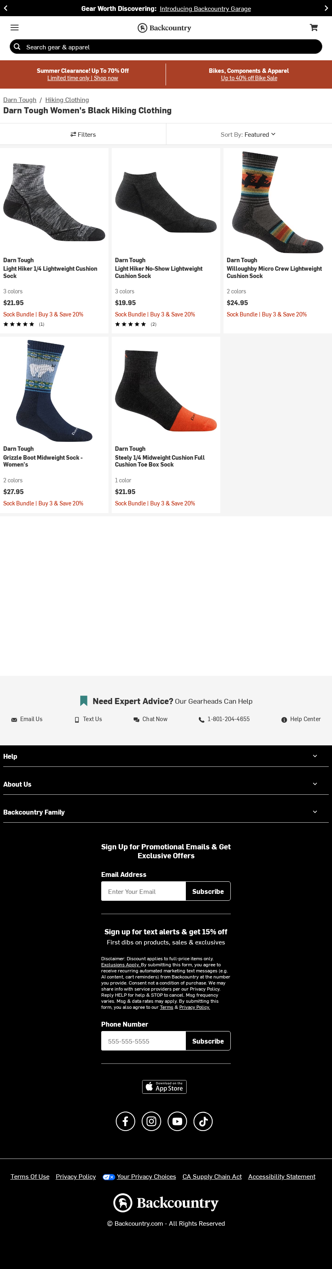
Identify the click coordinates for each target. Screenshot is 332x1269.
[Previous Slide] (5, 8)
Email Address (124, 874)
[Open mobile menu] (14, 27)
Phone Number (124, 1024)
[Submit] (17, 46)
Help (10, 755)
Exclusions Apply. (121, 964)
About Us (17, 783)
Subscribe (208, 891)
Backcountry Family (34, 811)
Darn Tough (19, 99)
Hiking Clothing (67, 99)
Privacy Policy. (194, 1007)
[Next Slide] (326, 8)
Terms (166, 1007)
